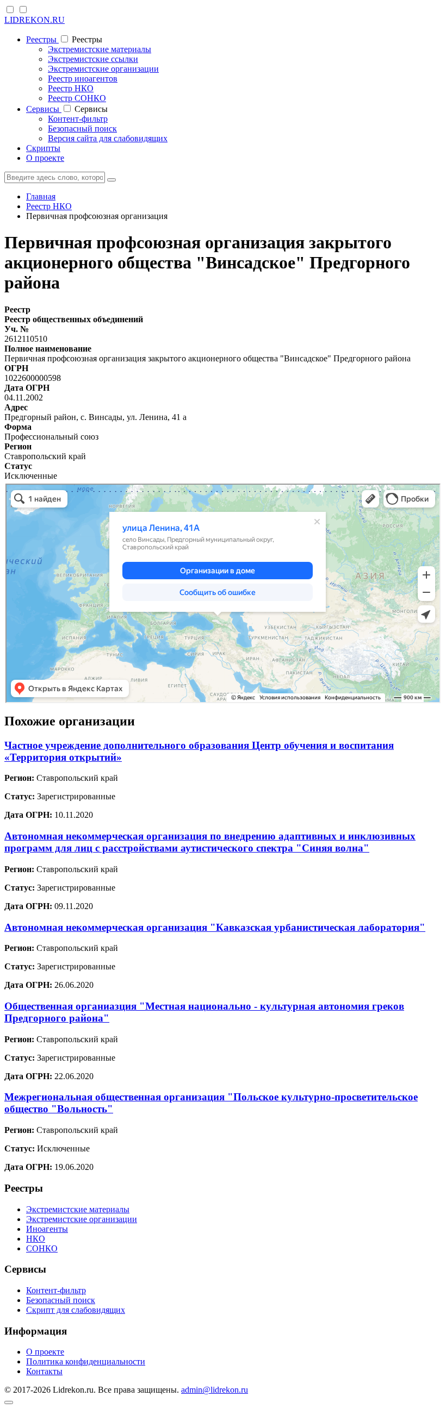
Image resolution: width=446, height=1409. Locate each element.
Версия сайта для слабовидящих (108, 138)
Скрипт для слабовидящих (75, 1309)
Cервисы (43, 109)
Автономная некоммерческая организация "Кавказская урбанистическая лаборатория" (214, 927)
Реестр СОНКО (77, 98)
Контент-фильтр (78, 118)
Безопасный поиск (82, 128)
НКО (35, 1238)
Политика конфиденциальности (85, 1361)
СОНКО (42, 1248)
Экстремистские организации (103, 68)
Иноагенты (47, 1228)
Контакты (44, 1371)
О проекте (45, 157)
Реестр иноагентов (82, 78)
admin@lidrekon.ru (214, 1389)
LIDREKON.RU (34, 19)
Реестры (42, 39)
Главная (40, 196)
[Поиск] (111, 179)
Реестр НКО (71, 88)
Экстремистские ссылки (93, 59)
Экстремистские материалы (99, 49)
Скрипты (43, 148)
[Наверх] (8, 1402)
